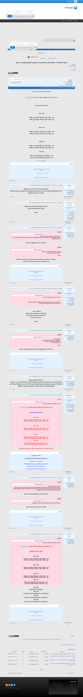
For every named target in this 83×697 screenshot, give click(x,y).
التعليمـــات (38, 49)
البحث (61, 690)
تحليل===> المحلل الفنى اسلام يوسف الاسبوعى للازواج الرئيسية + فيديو (62, 654)
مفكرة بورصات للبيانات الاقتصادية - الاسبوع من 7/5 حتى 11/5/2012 (34, 639)
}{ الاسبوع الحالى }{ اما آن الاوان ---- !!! (53, 639)
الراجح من (69, 376)
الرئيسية (75, 20)
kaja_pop (70, 79)
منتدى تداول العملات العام (49, 39)
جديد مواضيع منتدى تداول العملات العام (68, 644)
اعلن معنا (73, 688)
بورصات (16, 673)
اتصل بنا (62, 20)
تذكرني (31, 16)
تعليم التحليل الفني (58, 686)
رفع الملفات (52, 49)
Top (74, 67)
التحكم (74, 690)
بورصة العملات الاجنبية (60, 39)
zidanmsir (69, 185)
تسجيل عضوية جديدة (16, 16)
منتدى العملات (72, 686)
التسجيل (45, 49)
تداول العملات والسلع (58, 684)
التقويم (31, 49)
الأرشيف (12, 673)
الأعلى (9, 673)
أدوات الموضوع (11, 75)
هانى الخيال (69, 203)
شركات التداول (41, 53)
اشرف (38, 160)
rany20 (42, 160)
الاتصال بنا (20, 673)
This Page (73, 70)
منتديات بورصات (69, 20)
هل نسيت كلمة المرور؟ (25, 16)
